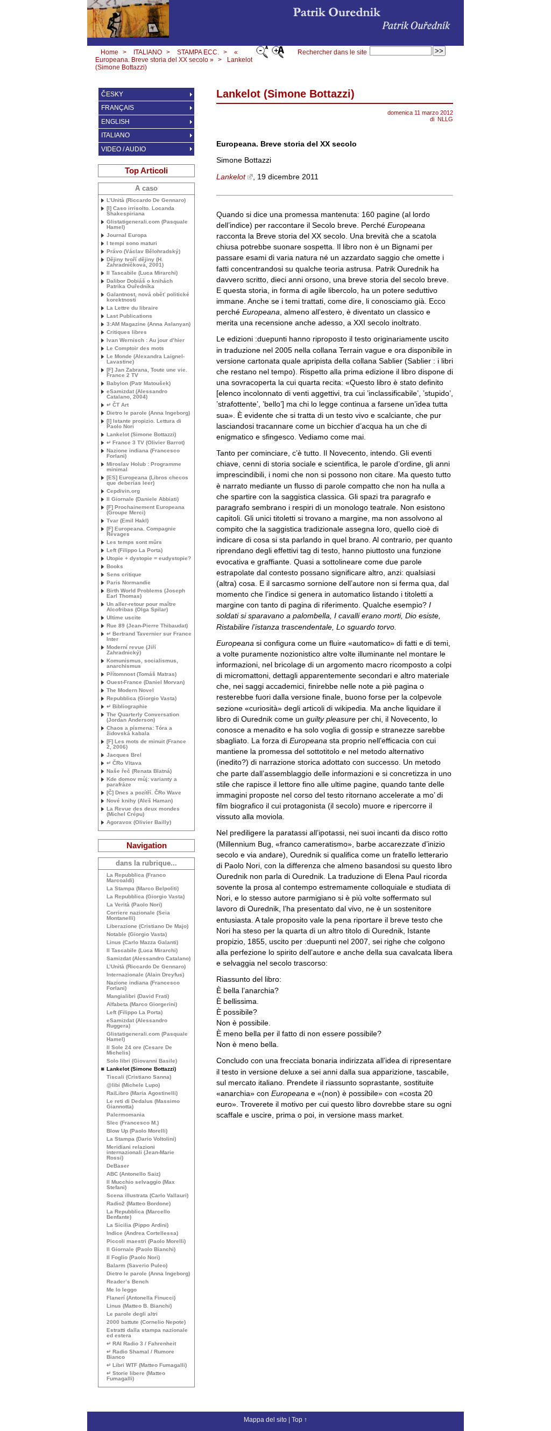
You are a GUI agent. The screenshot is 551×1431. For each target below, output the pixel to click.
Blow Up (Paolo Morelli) (137, 1131)
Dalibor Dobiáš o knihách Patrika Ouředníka (140, 283)
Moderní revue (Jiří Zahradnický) (131, 650)
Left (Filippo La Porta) (135, 550)
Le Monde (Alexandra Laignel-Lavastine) (146, 359)
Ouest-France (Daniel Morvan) (146, 682)
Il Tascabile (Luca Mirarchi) (142, 273)
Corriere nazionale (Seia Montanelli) (138, 915)
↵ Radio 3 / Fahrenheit (141, 1343)
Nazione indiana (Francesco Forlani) (143, 453)
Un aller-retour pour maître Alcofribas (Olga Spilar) (141, 607)
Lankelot (230, 176)
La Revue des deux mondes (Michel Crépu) (143, 811)
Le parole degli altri (132, 1314)
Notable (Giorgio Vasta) (137, 934)
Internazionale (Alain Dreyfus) (145, 975)
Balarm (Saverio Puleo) (137, 1265)
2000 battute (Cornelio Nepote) (146, 1322)
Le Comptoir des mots (135, 348)
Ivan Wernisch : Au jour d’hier (146, 340)
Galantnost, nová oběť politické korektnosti (148, 297)
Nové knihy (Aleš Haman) (140, 801)
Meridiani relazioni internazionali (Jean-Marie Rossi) (140, 1152)
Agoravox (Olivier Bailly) (139, 822)
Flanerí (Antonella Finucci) (141, 1298)
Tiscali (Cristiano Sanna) (139, 1077)
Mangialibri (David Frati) (138, 996)
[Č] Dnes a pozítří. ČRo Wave (144, 792)
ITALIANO (147, 52)
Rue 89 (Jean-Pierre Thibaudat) (147, 626)
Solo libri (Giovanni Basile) (142, 1061)
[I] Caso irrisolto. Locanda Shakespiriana (140, 211)
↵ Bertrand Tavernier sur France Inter (149, 636)
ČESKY (112, 94)
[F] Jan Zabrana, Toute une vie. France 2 (147, 372)
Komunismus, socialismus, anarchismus (142, 663)
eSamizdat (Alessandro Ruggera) (137, 1023)
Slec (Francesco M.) (133, 1123)
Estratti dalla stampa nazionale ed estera (147, 1333)
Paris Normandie (129, 582)
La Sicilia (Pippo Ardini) (137, 1225)
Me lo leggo (122, 1290)
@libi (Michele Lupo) (133, 1085)
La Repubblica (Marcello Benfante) (138, 1214)
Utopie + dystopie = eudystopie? (149, 558)
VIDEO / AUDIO (123, 149)
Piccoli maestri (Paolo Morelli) (146, 1241)
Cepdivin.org (123, 491)
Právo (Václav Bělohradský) (143, 251)
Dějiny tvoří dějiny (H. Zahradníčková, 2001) (135, 262)
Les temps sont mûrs (134, 542)
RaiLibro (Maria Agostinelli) (142, 1093)
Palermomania (126, 1115)
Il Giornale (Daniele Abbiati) (143, 499)
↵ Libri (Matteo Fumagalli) (147, 1365)
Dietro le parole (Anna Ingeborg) (148, 413)
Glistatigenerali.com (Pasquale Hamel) (147, 224)
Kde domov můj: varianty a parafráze (142, 782)
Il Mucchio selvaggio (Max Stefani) (141, 1184)
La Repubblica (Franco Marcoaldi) (136, 877)
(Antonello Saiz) (133, 1174)
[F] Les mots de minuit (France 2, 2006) (146, 744)
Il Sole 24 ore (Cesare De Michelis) (139, 1050)
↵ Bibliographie (127, 706)
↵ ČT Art (118, 405)
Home (109, 52)
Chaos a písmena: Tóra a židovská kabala (139, 730)
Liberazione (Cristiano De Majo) (147, 926)
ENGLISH (115, 121)
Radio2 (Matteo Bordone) (139, 1203)
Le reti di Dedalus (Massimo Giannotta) (143, 1104)
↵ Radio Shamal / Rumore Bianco (140, 1354)
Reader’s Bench (128, 1282)
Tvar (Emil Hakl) (128, 520)
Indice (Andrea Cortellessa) (142, 1233)
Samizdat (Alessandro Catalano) (148, 958)
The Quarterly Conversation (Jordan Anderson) (143, 717)
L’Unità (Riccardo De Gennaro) (146, 200)
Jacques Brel (124, 755)
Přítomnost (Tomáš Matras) (141, 674)
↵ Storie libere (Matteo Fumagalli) (136, 1376)
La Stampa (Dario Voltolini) (141, 1139)
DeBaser (118, 1166)
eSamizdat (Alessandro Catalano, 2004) (137, 394)
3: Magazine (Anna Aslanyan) (148, 324)
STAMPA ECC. (198, 52)
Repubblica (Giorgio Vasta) (141, 698)
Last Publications (129, 316)
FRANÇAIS (117, 107)
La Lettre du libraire (132, 308)
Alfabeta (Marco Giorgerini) (142, 1004)
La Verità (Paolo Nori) (134, 905)
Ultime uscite (124, 617)
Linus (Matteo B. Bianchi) (139, 1306)
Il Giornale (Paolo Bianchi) (141, 1249)
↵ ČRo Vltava (124, 763)
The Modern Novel (130, 690)
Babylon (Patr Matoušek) (139, 383)
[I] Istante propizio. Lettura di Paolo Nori (144, 423)
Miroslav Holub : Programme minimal (144, 467)
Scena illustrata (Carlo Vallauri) (147, 1195)
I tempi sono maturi (132, 243)
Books (115, 566)
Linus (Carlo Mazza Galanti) (142, 942)
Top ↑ (299, 1419)
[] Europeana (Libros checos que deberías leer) (147, 480)
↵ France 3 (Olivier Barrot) (146, 442)
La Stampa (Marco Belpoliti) (143, 888)
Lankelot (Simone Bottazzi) (141, 434)
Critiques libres (127, 332)
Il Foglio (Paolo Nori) (133, 1257)
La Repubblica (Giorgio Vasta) (146, 896)
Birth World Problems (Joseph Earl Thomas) (146, 593)
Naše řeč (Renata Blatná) (139, 771)
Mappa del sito (265, 1419)
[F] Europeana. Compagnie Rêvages (141, 531)
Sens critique (124, 574)
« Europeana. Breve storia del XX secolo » (166, 56)
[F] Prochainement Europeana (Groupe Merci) (146, 510)
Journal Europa (127, 235)
